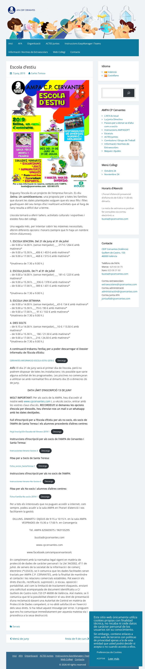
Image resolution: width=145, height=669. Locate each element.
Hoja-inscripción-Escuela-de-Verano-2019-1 (30, 431)
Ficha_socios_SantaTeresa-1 (22, 465)
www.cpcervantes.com (37, 401)
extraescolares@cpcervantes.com (119, 284)
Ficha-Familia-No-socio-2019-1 (23, 496)
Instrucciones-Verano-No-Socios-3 (25, 481)
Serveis (16, 626)
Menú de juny (20, 638)
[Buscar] (128, 93)
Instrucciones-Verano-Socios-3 (24, 450)
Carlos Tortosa (38, 73)
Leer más (113, 658)
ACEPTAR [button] (101, 658)
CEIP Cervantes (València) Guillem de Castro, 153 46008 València (115, 252)
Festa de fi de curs (76, 638)
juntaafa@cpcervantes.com (116, 298)
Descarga (61, 360)
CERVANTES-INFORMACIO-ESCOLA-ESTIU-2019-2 (32, 360)
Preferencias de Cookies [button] (109, 652)
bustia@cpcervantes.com (115, 218)
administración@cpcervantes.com (119, 291)
